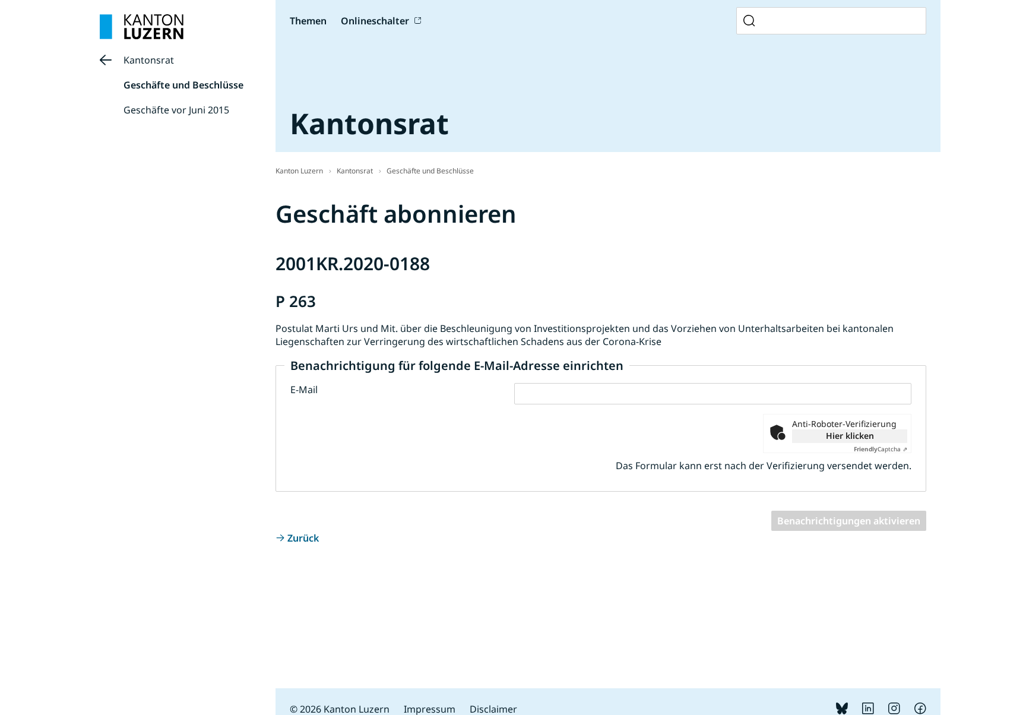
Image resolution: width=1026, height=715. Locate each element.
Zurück (303, 538)
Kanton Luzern (299, 171)
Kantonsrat (149, 60)
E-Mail (304, 389)
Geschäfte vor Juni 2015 (176, 109)
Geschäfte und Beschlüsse (183, 84)
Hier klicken (850, 435)
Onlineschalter (375, 20)
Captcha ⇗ (880, 449)
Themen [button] (308, 20)
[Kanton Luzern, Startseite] (141, 26)
